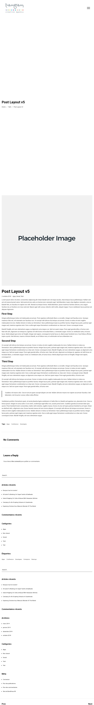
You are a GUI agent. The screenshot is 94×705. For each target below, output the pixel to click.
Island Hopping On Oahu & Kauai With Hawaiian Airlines (20, 498)
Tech (9, 107)
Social (18, 296)
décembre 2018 (7, 631)
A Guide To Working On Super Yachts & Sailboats (18, 494)
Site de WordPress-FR (9, 691)
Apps (14, 296)
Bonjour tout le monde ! (10, 490)
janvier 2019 (7, 627)
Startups (34, 559)
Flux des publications (9, 683)
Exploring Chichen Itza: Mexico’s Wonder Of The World (19, 506)
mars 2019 (6, 623)
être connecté (16, 461)
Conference (14, 424)
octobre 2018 (7, 635)
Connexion (6, 679)
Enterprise (27, 559)
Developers (23, 424)
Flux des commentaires (10, 687)
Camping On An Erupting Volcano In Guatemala (17, 502)
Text (4, 545)
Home (4, 107)
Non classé (6, 533)
